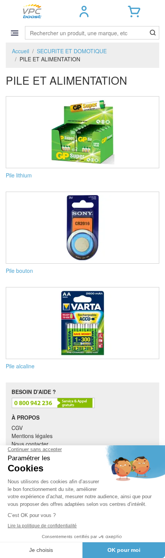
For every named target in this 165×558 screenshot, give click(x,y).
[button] (84, 11)
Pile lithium (19, 175)
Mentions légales (32, 436)
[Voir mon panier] (134, 11)
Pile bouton (19, 270)
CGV (17, 428)
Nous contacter (30, 444)
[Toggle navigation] (14, 32)
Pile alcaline (20, 366)
